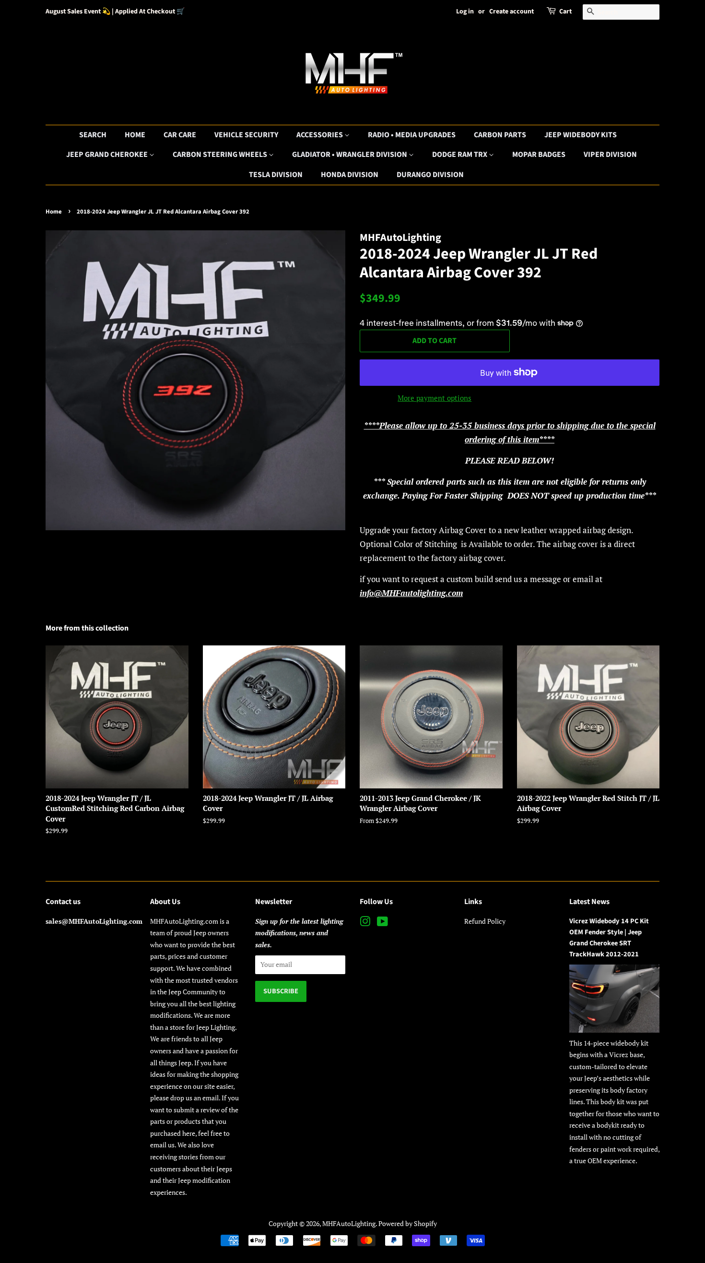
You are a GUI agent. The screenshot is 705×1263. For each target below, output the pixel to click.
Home (135, 135)
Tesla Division (276, 174)
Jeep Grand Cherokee (107, 154)
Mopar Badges (538, 154)
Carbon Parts (500, 135)
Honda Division (349, 174)
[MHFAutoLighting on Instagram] (365, 923)
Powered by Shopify (407, 1223)
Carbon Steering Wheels (221, 154)
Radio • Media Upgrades (412, 135)
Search (92, 135)
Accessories (320, 135)
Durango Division (430, 174)
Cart (565, 11)
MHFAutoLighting (349, 1223)
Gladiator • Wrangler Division (350, 154)
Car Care (180, 135)
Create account (511, 11)
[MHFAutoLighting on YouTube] (382, 923)
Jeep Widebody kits (580, 135)
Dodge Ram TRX (460, 154)
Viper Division (610, 154)
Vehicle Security (246, 135)
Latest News (589, 901)
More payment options (434, 398)
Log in (465, 11)
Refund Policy (484, 921)
